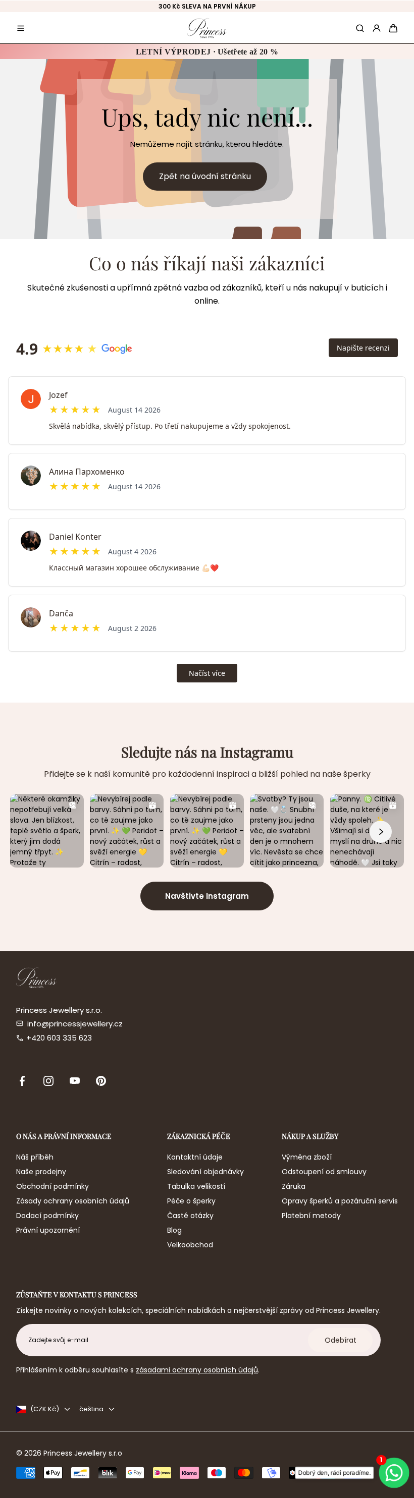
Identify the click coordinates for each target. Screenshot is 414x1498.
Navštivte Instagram (207, 896)
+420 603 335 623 (59, 1037)
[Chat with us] (394, 1472)
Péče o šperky (191, 1201)
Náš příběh (35, 1157)
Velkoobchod (190, 1245)
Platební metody (311, 1216)
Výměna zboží (307, 1157)
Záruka (293, 1186)
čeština (91, 1409)
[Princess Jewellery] (207, 28)
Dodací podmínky (47, 1216)
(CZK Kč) (44, 1409)
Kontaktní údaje (195, 1157)
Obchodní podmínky (52, 1186)
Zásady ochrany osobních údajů (72, 1201)
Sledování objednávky (205, 1172)
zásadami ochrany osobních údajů (197, 1370)
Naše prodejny (41, 1172)
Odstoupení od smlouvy (324, 1172)
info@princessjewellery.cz (75, 1023)
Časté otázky (190, 1216)
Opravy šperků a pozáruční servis (340, 1201)
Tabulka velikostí (196, 1186)
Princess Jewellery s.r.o (82, 1453)
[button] (20, 28)
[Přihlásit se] (376, 28)
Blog (174, 1230)
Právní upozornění (48, 1230)
